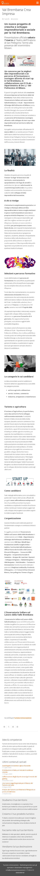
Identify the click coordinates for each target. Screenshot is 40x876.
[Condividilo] (4, 726)
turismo (15, 19)
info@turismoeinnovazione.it (15, 870)
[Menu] (37, 3)
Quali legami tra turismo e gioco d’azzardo (16, 766)
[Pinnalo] (17, 726)
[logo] (5, 2)
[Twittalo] (9, 726)
